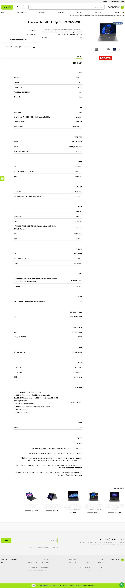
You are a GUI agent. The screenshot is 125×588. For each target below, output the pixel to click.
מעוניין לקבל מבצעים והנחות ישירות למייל (42, 547)
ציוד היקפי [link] (42, 12)
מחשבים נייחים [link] (98, 12)
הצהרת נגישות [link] (87, 565)
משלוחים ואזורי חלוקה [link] (85, 567)
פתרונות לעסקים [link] (22, 12)
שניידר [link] (101, 559)
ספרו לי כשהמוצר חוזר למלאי (19, 40)
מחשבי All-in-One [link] (45, 567)
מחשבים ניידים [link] (119, 12)
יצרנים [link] (3, 12)
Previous (119, 49)
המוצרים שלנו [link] (46, 559)
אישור (33, 585)
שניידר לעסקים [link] (115, 1)
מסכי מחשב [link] (61, 12)
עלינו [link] (122, 1)
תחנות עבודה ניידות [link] (33, 567)
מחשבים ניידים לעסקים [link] (32, 562)
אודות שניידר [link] (100, 562)
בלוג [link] (75, 565)
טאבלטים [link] (79, 12)
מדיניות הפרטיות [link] (99, 565)
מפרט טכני (79, 56)
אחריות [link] (89, 570)
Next (91, 49)
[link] (2, 178)
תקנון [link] (101, 567)
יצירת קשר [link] (105, 1)
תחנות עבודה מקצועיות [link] (44, 570)
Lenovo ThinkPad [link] (33, 570)
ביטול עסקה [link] (100, 570)
